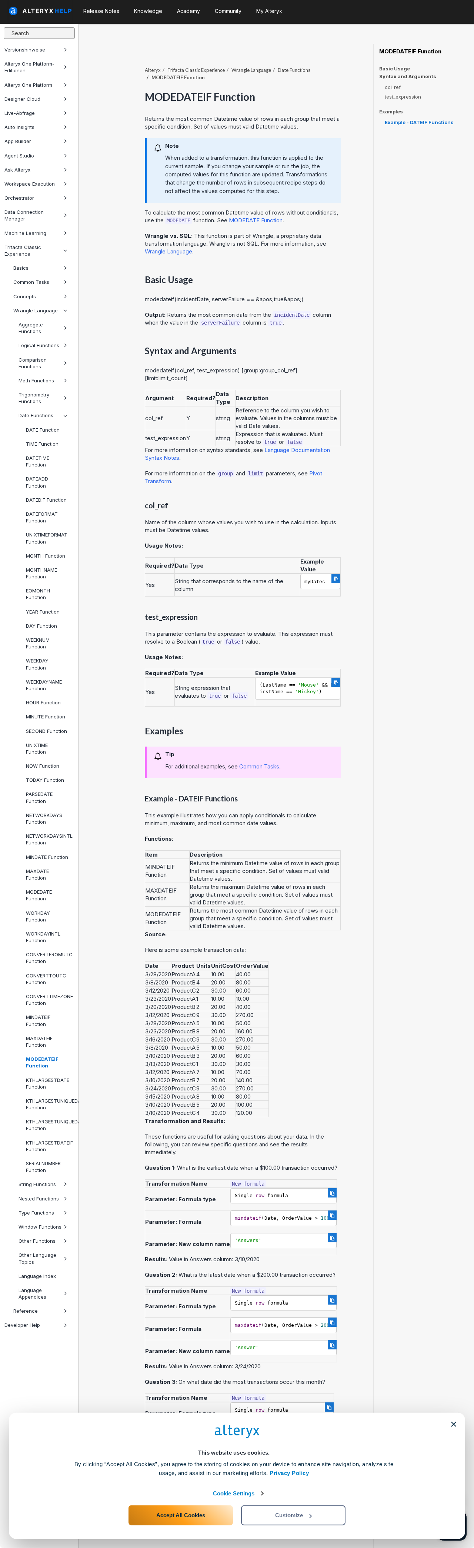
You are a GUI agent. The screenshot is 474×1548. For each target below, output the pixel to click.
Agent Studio (19, 156)
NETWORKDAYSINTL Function (49, 839)
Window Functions (40, 1227)
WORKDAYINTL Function (43, 937)
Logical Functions (39, 345)
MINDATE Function (47, 857)
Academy (188, 11)
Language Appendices (32, 1293)
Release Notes (101, 11)
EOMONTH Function (38, 594)
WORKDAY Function (38, 916)
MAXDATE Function (37, 874)
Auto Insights (19, 127)
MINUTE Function (45, 717)
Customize (289, 1515)
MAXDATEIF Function (39, 1041)
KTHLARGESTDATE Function (47, 1083)
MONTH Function (45, 556)
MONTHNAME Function (41, 573)
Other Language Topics (37, 1258)
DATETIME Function (37, 461)
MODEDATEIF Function (42, 1062)
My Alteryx (269, 11)
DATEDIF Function (46, 500)
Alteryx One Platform (28, 85)
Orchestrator (19, 198)
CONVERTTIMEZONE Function (49, 999)
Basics (21, 268)
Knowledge (148, 11)
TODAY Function (45, 780)
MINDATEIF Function (38, 1020)
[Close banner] (453, 1424)
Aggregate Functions (31, 328)
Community (228, 11)
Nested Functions (39, 1199)
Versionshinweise (24, 50)
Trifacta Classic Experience (22, 250)
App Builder (17, 141)
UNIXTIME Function (37, 748)
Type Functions (36, 1213)
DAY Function (41, 626)
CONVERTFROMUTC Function (49, 957)
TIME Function (42, 444)
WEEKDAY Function (37, 664)
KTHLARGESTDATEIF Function (49, 1146)
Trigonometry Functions (34, 398)
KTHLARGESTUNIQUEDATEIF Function (49, 1125)
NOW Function (42, 766)
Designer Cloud (22, 99)
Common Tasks (31, 282)
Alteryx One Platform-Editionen (29, 67)
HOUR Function (43, 702)
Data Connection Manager (24, 215)
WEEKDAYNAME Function (44, 685)
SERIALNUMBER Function (43, 1166)
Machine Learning (25, 233)
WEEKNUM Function (38, 643)
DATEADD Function (37, 482)
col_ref (393, 87)
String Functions (37, 1184)
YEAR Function (43, 612)
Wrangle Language (35, 310)
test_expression (403, 97)
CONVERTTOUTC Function (46, 979)
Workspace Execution (29, 184)
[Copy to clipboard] (335, 578)
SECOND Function (46, 731)
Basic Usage (394, 69)
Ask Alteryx (17, 170)
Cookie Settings (234, 1493)
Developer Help (22, 1325)
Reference (25, 1311)
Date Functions (36, 415)
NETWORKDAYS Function (44, 818)
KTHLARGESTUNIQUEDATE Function (49, 1104)
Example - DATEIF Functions (419, 122)
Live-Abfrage (19, 113)
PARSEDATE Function (39, 797)
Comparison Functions (33, 363)
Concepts (24, 296)
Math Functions (36, 380)
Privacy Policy (289, 1473)
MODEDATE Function (39, 895)
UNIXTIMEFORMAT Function (46, 538)
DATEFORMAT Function (42, 517)
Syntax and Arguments (407, 76)
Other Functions (37, 1241)
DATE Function (43, 430)
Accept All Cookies (180, 1515)
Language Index (37, 1276)
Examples (391, 111)
